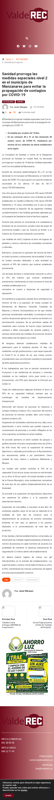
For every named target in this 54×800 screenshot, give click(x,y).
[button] (27, 38)
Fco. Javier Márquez (18, 107)
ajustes (24, 790)
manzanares (32, 580)
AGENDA (20, 102)
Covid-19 (18, 580)
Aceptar (8, 795)
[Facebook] (18, 46)
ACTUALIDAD (22, 59)
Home (8, 59)
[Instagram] (30, 46)
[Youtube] (36, 46)
